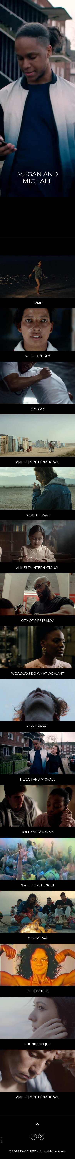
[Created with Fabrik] (1, 1139)
